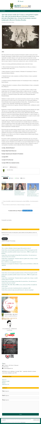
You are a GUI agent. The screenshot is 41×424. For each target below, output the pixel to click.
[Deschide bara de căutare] (40, 11)
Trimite (20, 414)
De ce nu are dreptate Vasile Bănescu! (7, 190)
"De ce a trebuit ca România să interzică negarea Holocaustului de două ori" (16, 248)
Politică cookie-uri (23, 422)
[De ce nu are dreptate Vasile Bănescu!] (7, 186)
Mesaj (5, 400)
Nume (5, 391)
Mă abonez (5, 238)
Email (5, 395)
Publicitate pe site (5, 384)
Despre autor (6, 167)
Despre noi (4, 379)
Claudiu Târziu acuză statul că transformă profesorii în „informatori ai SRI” (16, 288)
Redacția (3, 382)
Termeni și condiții (5, 381)
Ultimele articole (13, 167)
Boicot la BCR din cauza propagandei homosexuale (12, 261)
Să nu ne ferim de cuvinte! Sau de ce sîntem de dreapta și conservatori (16, 204)
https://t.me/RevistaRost (27, 210)
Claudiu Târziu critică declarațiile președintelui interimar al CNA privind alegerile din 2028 (19, 250)
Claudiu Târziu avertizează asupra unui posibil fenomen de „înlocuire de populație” (18, 289)
